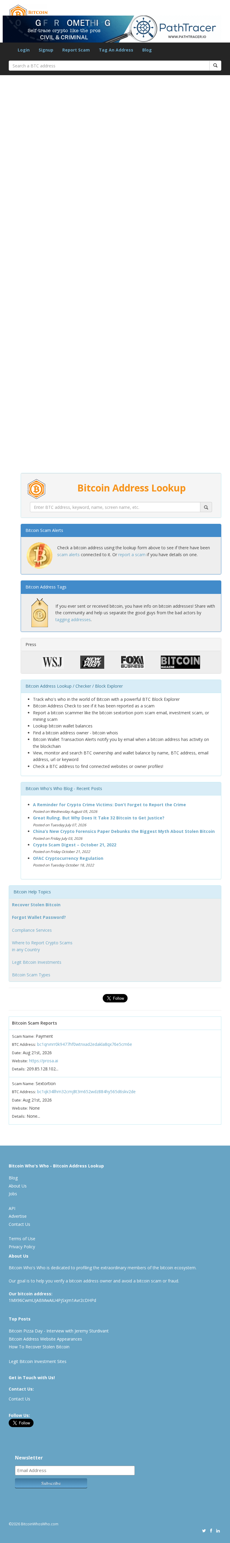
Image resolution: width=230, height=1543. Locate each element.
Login (24, 50)
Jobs (13, 1193)
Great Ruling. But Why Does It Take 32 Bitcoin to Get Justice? (98, 818)
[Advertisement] (115, 375)
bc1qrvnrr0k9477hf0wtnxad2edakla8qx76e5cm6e (84, 1044)
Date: (17, 1052)
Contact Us (19, 1224)
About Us (18, 1186)
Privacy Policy (22, 1246)
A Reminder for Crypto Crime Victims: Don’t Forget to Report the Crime (109, 804)
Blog (147, 50)
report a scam (132, 554)
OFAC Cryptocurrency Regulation (68, 858)
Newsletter (29, 1457)
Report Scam (76, 50)
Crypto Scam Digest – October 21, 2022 (74, 845)
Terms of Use (22, 1238)
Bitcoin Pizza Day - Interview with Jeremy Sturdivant (59, 1331)
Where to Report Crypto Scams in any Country (42, 946)
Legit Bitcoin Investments (36, 962)
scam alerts (68, 554)
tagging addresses (73, 619)
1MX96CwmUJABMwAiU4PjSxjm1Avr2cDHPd (52, 1300)
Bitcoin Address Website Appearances (45, 1339)
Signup (46, 50)
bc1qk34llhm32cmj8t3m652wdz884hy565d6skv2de (86, 1091)
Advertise (18, 1216)
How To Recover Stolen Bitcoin (39, 1347)
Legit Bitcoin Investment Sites (37, 1361)
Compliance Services (32, 930)
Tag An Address (116, 50)
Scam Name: (23, 1036)
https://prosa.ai (43, 1061)
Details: (18, 1069)
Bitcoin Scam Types (31, 975)
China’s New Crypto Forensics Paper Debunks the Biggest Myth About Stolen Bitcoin (124, 831)
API (12, 1208)
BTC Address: (24, 1044)
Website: (20, 1061)
